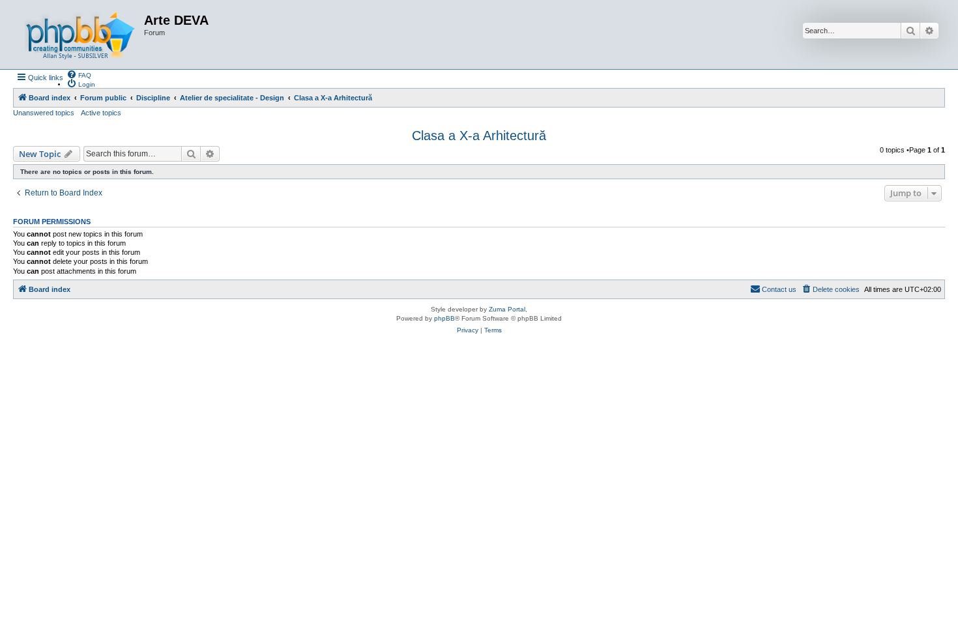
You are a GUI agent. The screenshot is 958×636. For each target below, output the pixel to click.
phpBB (444, 318)
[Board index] (80, 34)
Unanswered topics (43, 113)
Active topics (101, 113)
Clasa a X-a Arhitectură (479, 135)
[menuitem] (78, 74)
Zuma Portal (507, 309)
